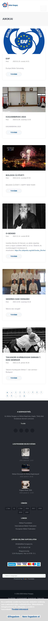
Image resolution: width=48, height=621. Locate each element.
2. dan (20, 508)
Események (32, 598)
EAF (8, 58)
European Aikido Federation (25, 529)
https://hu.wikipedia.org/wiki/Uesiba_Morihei (30, 250)
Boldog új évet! (15, 175)
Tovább (13, 74)
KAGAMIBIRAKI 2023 (16, 117)
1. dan (8, 508)
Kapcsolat (41, 598)
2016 (27, 508)
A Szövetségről (22, 598)
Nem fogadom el (31, 616)
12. (14, 508)
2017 (33, 508)
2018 (40, 508)
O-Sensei (10, 233)
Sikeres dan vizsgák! (18, 299)
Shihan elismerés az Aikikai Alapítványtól (25, 474)
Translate (31, 579)
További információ (20, 609)
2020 (26, 512)
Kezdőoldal (11, 598)
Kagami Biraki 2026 (25, 490)
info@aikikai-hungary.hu (24, 544)
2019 (20, 512)
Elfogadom (13, 616)
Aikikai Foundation (25, 523)
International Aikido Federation (25, 526)
